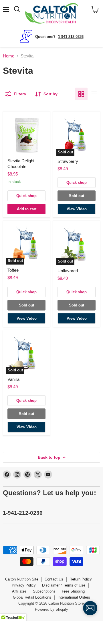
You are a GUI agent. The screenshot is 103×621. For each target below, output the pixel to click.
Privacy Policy (24, 585)
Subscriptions (44, 591)
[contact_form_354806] (90, 608)
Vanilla (13, 379)
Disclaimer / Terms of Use (63, 585)
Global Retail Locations (32, 597)
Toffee (13, 270)
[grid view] (81, 94)
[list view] (94, 94)
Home (8, 55)
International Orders (74, 597)
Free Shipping (73, 591)
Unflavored (68, 270)
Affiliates (19, 591)
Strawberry (68, 161)
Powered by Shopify (51, 609)
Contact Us (54, 579)
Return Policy (81, 579)
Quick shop (26, 196)
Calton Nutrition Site (21, 579)
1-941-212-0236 (23, 513)
